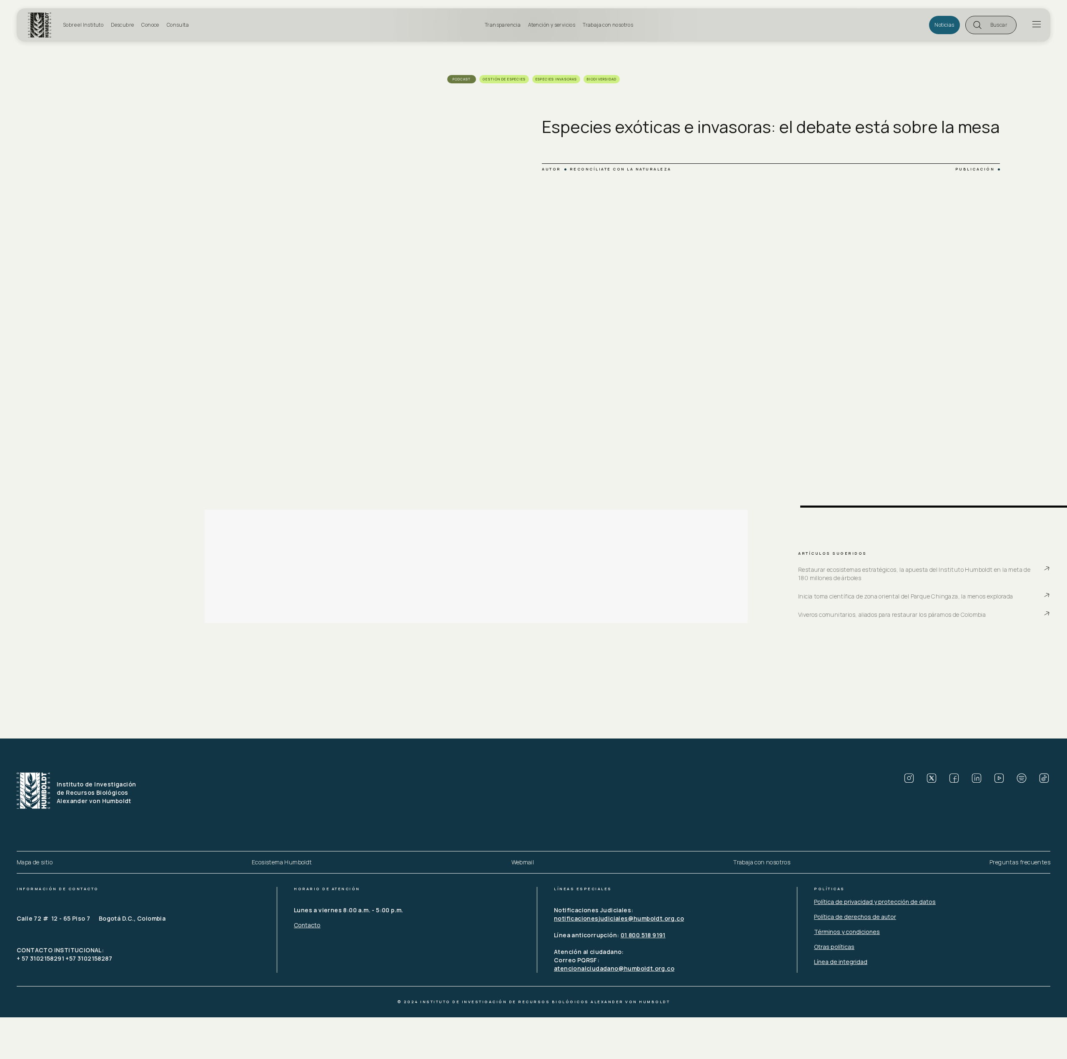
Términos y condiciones (847, 932)
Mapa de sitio (35, 862)
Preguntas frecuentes (1019, 862)
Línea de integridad (840, 962)
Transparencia (503, 24)
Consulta (178, 24)
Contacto (307, 925)
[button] (991, 25)
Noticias (944, 24)
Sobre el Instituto (83, 24)
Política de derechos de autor (855, 917)
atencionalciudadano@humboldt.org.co (614, 968)
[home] (43, 25)
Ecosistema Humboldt (282, 862)
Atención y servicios (551, 24)
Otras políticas (834, 947)
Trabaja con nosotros (608, 24)
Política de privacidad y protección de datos (875, 902)
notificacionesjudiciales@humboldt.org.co (619, 918)
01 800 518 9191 (643, 935)
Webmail (522, 862)
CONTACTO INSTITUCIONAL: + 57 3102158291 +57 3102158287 (64, 954)
